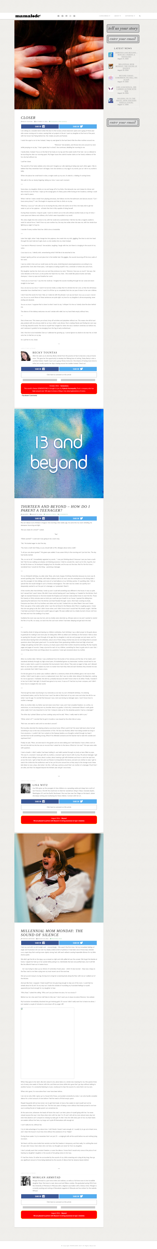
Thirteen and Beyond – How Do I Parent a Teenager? (55, 508)
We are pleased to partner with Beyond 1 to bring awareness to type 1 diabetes (58, 821)
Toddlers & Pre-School (58, 121)
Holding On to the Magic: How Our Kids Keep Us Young (126, 100)
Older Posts (58, 1230)
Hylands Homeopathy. (69, 388)
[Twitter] (62, 16)
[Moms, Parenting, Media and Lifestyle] (27, 16)
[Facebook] (58, 16)
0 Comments (63, 514)
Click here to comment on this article (59, 375)
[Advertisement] (78, 6)
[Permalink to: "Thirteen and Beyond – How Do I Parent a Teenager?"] (58, 453)
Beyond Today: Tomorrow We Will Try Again (126, 78)
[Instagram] (70, 16)
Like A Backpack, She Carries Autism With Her (126, 89)
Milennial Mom (56, 938)
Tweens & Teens (50, 514)
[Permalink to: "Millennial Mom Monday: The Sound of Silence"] (58, 878)
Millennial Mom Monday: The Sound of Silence (52, 933)
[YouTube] (66, 16)
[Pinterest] (74, 16)
